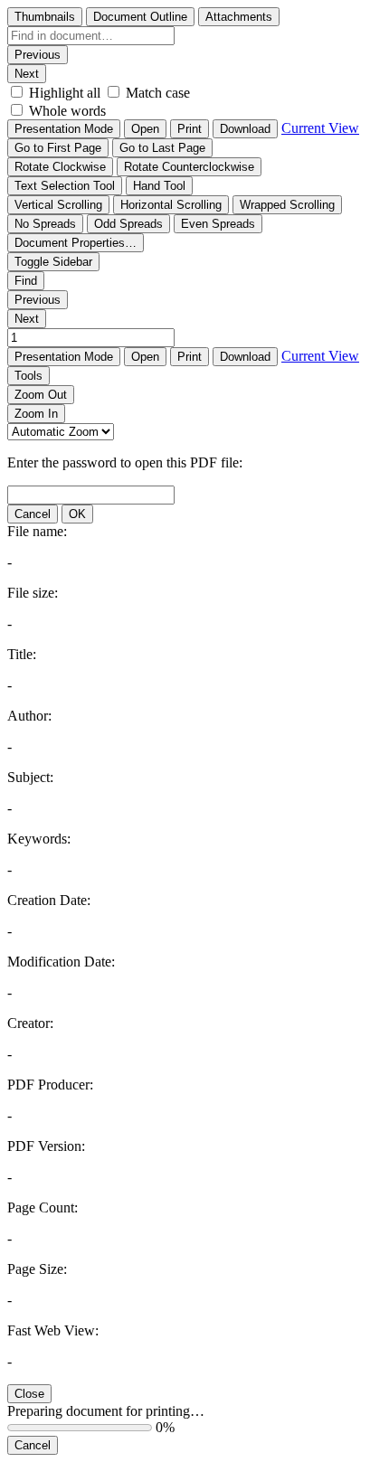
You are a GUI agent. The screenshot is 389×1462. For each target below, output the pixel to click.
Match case (158, 92)
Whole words (67, 110)
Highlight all (64, 92)
